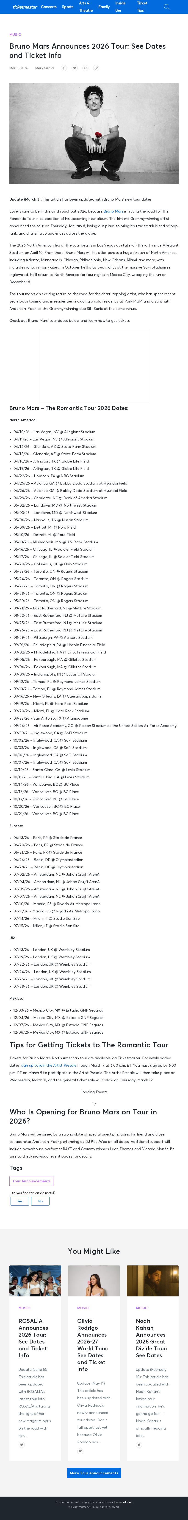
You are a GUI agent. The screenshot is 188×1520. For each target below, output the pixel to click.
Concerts (49, 7)
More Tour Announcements (94, 1473)
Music (15, 34)
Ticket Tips (142, 6)
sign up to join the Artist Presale (49, 1065)
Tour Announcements (31, 1181)
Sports (67, 7)
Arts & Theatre (86, 6)
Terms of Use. (123, 1502)
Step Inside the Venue (120, 7)
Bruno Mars (113, 211)
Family (104, 7)
